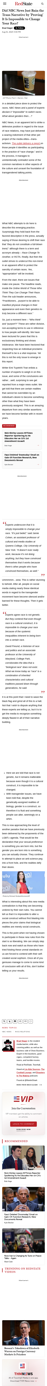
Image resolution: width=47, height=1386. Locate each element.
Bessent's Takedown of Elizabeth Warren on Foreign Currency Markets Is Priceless (21, 1351)
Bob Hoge (8, 1181)
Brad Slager (7, 28)
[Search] (42, 3)
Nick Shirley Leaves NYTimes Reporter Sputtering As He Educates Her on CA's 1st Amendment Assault (22, 1175)
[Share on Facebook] (15, 1021)
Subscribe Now (23, 1129)
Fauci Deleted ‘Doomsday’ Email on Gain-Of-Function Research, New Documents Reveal (21, 1217)
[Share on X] (4, 1021)
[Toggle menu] (4, 3)
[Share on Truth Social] (9, 1021)
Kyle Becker (9, 1223)
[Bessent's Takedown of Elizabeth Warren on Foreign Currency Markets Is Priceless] (23, 1332)
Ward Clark (8, 1262)
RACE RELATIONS (22, 1032)
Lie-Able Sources (32, 1069)
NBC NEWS (6, 1032)
